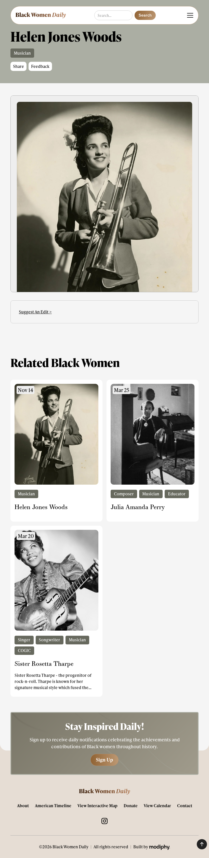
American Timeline (53, 805)
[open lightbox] (104, 216)
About (23, 805)
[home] (40, 15)
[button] (189, 15)
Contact (184, 805)
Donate (131, 805)
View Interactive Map (97, 805)
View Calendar (157, 805)
